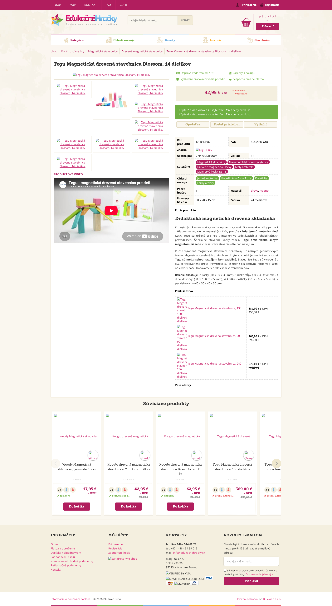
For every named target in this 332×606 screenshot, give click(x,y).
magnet (264, 190)
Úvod (58, 5)
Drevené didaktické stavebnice (248, 162)
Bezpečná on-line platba (248, 79)
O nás (54, 544)
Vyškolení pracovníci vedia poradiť (203, 79)
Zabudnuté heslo (119, 552)
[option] (111, 75)
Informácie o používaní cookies (70, 599)
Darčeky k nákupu (243, 73)
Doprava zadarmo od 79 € (197, 73)
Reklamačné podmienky (66, 565)
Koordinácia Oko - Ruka (236, 178)
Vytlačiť (260, 124)
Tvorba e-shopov (247, 599)
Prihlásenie (115, 544)
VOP (73, 5)
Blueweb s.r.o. (272, 599)
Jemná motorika (207, 178)
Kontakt (90, 5)
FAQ (108, 5)
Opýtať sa (192, 124)
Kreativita (261, 178)
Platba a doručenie (63, 548)
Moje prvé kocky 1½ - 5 (211, 171)
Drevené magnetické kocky (214, 167)
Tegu (208, 149)
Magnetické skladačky (211, 162)
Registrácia (115, 548)
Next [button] (276, 463)
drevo (254, 190)
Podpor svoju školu (63, 557)
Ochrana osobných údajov (259, 574)
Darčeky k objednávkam (66, 552)
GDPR (123, 5)
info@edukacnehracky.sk (189, 552)
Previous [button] (55, 463)
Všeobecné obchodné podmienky (72, 561)
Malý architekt (244, 167)
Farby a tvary (205, 183)
